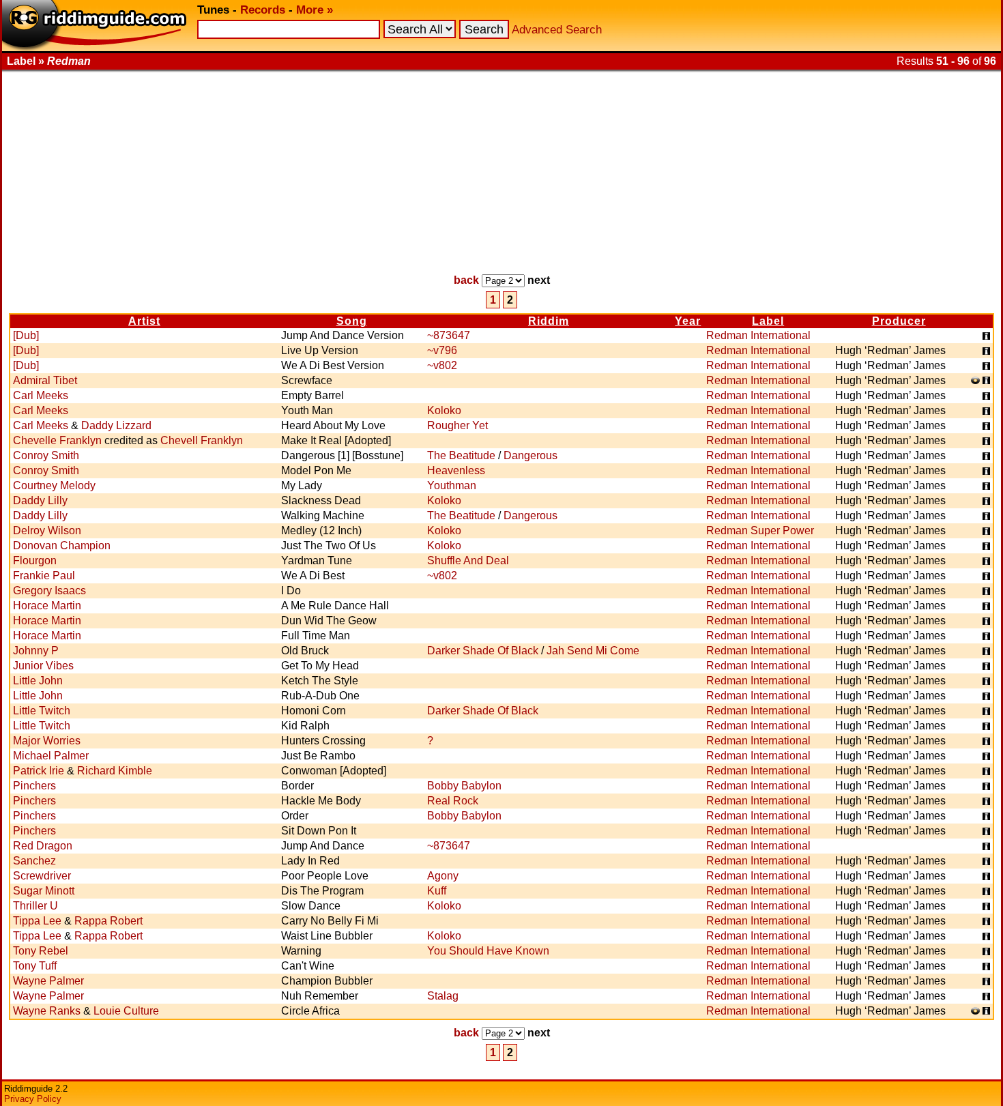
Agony (443, 876)
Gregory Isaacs (49, 590)
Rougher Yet (457, 425)
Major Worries (47, 740)
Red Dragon (42, 846)
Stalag (443, 996)
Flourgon (35, 560)
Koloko (444, 410)
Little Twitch (41, 710)
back (466, 280)
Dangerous (530, 455)
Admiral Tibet (45, 380)
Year (688, 321)
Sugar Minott (43, 891)
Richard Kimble (114, 770)
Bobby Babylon (464, 785)
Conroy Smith (46, 455)
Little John (38, 680)
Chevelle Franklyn (57, 440)
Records (262, 9)
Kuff (436, 891)
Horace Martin (47, 605)
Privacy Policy (32, 1099)
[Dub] (26, 335)
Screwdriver (42, 876)
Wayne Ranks (47, 1011)
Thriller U (35, 906)
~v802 (442, 365)
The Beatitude (461, 455)
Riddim (548, 321)
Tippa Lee (37, 921)
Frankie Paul (44, 575)
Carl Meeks (40, 395)
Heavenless (456, 470)
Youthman (451, 485)
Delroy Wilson (47, 530)
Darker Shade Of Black (482, 650)
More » (314, 9)
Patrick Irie (38, 770)
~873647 (448, 335)
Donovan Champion (62, 545)
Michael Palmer (51, 755)
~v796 (442, 350)
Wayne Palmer (48, 981)
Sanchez (34, 861)
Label (768, 321)
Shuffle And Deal (468, 560)
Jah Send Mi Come (593, 650)
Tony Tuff (35, 966)
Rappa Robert (108, 921)
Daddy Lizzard (116, 425)
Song (351, 321)
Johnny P (36, 650)
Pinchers (34, 785)
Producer (899, 321)
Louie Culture (126, 1011)
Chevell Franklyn (201, 440)
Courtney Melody (54, 485)
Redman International (758, 335)
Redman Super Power (760, 530)
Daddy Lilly (40, 500)
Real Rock (452, 800)
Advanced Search (557, 29)
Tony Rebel (40, 951)
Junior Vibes (43, 665)
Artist (144, 321)
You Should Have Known (488, 951)
